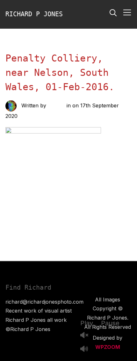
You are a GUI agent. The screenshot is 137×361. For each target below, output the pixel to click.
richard (56, 105)
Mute (86, 349)
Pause (110, 323)
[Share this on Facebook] (44, 221)
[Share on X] (57, 221)
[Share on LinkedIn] (70, 221)
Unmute (86, 336)
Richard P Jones (34, 14)
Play (86, 323)
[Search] (113, 12)
